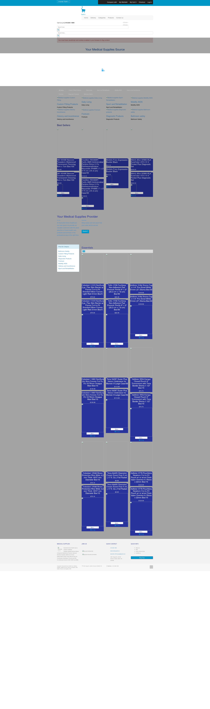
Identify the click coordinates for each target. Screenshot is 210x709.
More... (92, 344)
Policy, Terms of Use (140, 551)
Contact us (119, 18)
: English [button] (63, 1)
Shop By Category (63, 247)
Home (86, 18)
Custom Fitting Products (66, 254)
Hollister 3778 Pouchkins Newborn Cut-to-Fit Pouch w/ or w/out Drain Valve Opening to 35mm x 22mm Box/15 (141, 477)
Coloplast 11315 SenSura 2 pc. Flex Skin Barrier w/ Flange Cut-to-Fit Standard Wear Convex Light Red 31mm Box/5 (93, 289)
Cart (83, 14)
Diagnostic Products (64, 259)
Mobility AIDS (62, 263)
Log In (150, 2)
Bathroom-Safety (63, 251)
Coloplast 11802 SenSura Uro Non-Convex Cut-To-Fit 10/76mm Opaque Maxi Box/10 (93, 382)
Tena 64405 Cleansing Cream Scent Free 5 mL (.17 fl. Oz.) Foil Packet (117, 475)
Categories (101, 18)
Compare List (112, 2)
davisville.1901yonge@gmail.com (117, 554)
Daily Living (62, 256)
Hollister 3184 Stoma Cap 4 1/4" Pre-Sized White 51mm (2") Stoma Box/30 (141, 287)
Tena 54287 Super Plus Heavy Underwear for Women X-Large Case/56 (117, 381)
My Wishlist (123, 2)
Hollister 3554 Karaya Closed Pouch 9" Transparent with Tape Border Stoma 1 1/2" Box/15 (141, 383)
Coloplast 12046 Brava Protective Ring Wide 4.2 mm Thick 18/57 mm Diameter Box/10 (92, 476)
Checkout (142, 2)
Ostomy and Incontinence (66, 266)
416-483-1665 (113, 548)
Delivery (93, 18)
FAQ (137, 549)
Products (111, 18)
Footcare (61, 261)
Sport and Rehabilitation (66, 268)
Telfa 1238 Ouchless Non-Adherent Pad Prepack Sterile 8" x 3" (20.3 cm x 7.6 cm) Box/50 (117, 289)
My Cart (133, 2)
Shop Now (142, 558)
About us (138, 548)
